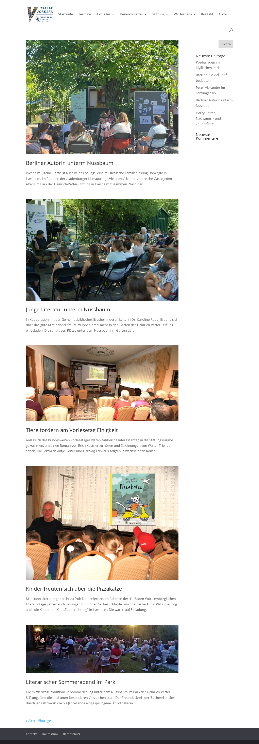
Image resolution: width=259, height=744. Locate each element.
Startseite (65, 14)
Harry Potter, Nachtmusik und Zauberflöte (208, 118)
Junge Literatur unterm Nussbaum (68, 309)
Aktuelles (103, 14)
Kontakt (207, 14)
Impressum (50, 734)
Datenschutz (71, 734)
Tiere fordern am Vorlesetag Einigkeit (72, 430)
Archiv (223, 14)
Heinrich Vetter (131, 14)
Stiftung (158, 14)
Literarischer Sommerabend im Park (70, 682)
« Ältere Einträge (38, 721)
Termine (84, 14)
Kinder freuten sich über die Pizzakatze (74, 588)
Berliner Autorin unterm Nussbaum (69, 163)
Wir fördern (183, 14)
